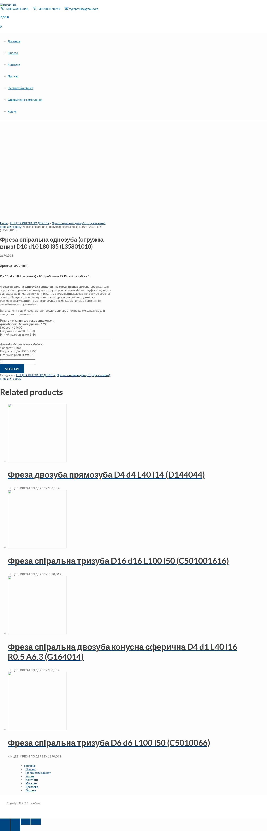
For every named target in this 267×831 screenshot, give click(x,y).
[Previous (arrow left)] (5, 828)
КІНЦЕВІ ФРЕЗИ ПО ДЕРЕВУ (29, 223)
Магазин (31, 783)
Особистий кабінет (20, 88)
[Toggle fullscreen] (25, 822)
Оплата (13, 53)
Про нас (13, 76)
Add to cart (12, 368)
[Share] (15, 822)
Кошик (12, 111)
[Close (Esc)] (5, 822)
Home (4, 223)
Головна (29, 765)
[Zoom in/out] (36, 822)
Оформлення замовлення (25, 99)
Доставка (14, 41)
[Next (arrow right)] (15, 828)
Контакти (14, 64)
